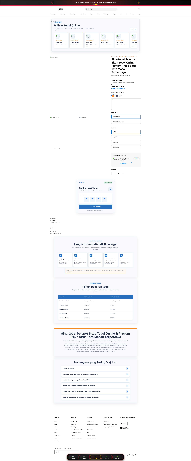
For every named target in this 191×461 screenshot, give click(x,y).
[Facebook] (51, 232)
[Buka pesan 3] (94, 4)
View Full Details (54, 233)
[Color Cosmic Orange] (112, 95)
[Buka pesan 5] (97, 4)
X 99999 (115, 142)
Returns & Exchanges (93, 427)
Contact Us (90, 429)
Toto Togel (63, 14)
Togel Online (116, 116)
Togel (91, 14)
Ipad (55, 424)
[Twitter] (54, 232)
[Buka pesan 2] (93, 4)
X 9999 (115, 137)
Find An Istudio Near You (110, 424)
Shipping (120, 82)
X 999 (114, 132)
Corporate (73, 424)
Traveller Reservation (76, 438)
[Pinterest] (56, 232)
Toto (98, 14)
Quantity (113, 169)
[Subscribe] (77, 452)
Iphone (56, 427)
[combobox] (101, 9)
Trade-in (73, 435)
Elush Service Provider (77, 429)
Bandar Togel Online (118, 121)
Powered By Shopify (132, 455)
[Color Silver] (120, 96)
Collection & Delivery (93, 424)
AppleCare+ (74, 421)
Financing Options (76, 432)
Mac (55, 421)
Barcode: (122, 75)
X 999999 (116, 147)
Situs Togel (73, 14)
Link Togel (106, 14)
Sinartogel (53, 14)
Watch (56, 429)
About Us (106, 421)
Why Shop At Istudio (109, 427)
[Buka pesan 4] (95, 4)
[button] (53, 14)
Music (56, 432)
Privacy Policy (91, 435)
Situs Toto (83, 14)
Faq (88, 432)
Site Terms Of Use (92, 438)
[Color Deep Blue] (117, 96)
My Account (90, 421)
